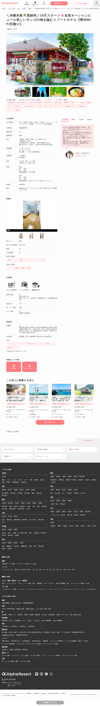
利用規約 (29, 693)
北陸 (3, 513)
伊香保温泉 (12, 508)
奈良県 (76, 476)
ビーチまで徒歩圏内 (71, 641)
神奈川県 (10, 503)
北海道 (4, 473)
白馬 (9, 533)
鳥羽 (35, 546)
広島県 (70, 490)
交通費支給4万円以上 (8, 635)
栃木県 (28, 503)
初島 (30, 546)
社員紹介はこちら (80, 155)
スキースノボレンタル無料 (33, 644)
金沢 (3, 519)
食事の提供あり (36, 641)
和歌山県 (82, 476)
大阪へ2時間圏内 (57, 620)
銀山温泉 (27, 493)
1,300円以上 (14, 626)
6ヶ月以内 (26, 563)
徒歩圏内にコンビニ (8, 620)
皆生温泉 (57, 493)
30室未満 (24, 649)
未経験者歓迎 (6, 603)
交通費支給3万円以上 (78, 632)
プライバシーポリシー (18, 693)
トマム (14, 480)
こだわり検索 (11, 8)
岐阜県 (4, 543)
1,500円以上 (31, 626)
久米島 (71, 526)
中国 (51, 486)
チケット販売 (12, 589)
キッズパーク (41, 589)
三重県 (21, 543)
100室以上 (5, 649)
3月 (40, 569)
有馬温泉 (80, 480)
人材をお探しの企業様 (9, 695)
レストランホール (11, 583)
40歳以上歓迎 (30, 609)
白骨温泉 (36, 533)
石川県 (10, 516)
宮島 (51, 493)
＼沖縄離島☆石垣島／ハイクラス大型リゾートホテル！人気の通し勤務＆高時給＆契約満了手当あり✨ (15, 399)
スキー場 (32, 655)
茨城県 (34, 503)
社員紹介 (43, 693)
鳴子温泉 (4, 495)
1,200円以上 (5, 626)
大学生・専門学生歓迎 (8, 609)
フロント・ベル (22, 583)
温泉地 (12, 661)
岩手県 (10, 490)
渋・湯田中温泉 (22, 533)
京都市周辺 (53, 480)
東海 (3, 539)
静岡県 (10, 543)
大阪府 (64, 476)
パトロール (21, 589)
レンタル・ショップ (52, 589)
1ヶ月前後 (12, 563)
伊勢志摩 (40, 546)
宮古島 (94, 526)
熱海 (3, 546)
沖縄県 (24, 8)
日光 (34, 506)
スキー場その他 (90, 589)
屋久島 (63, 515)
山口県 (76, 490)
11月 (69, 569)
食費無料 (45, 641)
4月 (44, 569)
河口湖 (4, 535)
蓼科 (30, 533)
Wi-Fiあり (44, 614)
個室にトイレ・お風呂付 (16, 614)
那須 (38, 506)
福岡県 (52, 511)
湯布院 (76, 515)
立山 (3, 522)
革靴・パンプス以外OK (63, 632)
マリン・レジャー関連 (77, 583)
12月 (73, 569)
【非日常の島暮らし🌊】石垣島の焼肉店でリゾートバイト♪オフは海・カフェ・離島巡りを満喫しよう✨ (38, 399)
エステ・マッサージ (49, 583)
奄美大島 (69, 515)
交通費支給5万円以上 (22, 635)
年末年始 (23, 569)
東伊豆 (4, 548)
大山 (63, 493)
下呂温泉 (16, 546)
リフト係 (4, 589)
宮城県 (16, 490)
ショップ (44, 655)
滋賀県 (52, 476)
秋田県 (21, 490)
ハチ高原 (52, 482)
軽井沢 (4, 533)
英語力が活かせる (16, 603)
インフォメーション (79, 589)
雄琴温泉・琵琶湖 (71, 480)
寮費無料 (4, 614)
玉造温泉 (76, 493)
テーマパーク (15, 655)
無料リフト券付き (83, 641)
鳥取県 (52, 490)
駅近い (30, 620)
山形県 (27, 490)
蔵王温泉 (20, 493)
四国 (51, 497)
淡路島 (87, 480)
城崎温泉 (61, 480)
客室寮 (32, 614)
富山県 (4, 516)
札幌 (3, 480)
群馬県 (40, 503)
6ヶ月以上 (34, 563)
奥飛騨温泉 (24, 546)
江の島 (29, 506)
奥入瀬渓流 (5, 493)
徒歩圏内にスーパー (21, 620)
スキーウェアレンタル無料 (50, 644)
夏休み (17, 569)
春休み (29, 569)
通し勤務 (4, 632)
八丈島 (28, 508)
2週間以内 (5, 563)
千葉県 (23, 503)
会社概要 (36, 693)
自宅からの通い (13, 632)
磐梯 (33, 493)
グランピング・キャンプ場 (69, 655)
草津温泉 (22, 506)
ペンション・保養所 (54, 655)
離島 (17, 661)
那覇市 (59, 526)
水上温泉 (4, 508)
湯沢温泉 (10, 535)
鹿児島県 (87, 511)
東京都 (4, 503)
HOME (3, 8)
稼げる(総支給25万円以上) (35, 632)
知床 (31, 480)
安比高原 (39, 493)
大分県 (76, 511)
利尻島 (36, 480)
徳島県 (64, 500)
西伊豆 (10, 548)
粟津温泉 (24, 519)
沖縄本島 (52, 526)
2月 (37, 569)
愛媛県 (70, 500)
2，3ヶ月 (19, 563)
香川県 (52, 500)
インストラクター (31, 589)
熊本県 (70, 511)
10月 (65, 569)
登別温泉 (23, 482)
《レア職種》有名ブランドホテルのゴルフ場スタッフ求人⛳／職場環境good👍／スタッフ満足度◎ (84, 399)
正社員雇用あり (26, 641)
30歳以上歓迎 (20, 609)
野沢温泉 (43, 533)
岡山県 (64, 490)
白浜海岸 (93, 480)
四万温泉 (44, 506)
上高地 (14, 533)
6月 (51, 569)
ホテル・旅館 (6, 655)
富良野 (8, 482)
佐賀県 (58, 511)
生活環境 (81, 119)
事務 (29, 583)
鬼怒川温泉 (20, 508)
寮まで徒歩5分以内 (75, 614)
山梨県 (10, 529)
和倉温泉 (9, 519)
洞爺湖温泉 (15, 482)
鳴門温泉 (62, 504)
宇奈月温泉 (41, 519)
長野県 (16, 529)
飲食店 (38, 655)
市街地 (28, 661)
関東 (3, 499)
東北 (3, 486)
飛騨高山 (9, 546)
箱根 (10, 506)
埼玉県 (17, 503)
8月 (58, 569)
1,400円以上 (22, 626)
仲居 (3, 583)
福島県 (33, 490)
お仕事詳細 (65, 119)
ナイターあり (20, 644)
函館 (3, 482)
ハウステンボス (54, 515)
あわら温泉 (32, 519)
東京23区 (4, 506)
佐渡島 (17, 535)
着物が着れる (6, 641)
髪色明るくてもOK (49, 632)
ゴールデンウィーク (8, 569)
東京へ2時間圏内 (46, 620)
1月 (33, 569)
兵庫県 (70, 476)
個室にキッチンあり (62, 614)
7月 (54, 569)
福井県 (16, 516)
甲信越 (4, 526)
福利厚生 (89, 119)
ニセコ (8, 480)
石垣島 (77, 526)
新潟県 (4, 529)
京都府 (58, 476)
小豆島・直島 (54, 504)
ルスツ (26, 480)
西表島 (83, 526)
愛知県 (16, 543)
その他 (87, 583)
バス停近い (36, 620)
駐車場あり (52, 614)
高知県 (58, 500)
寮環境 (73, 119)
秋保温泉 (13, 493)
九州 (51, 508)
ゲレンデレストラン (66, 589)
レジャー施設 (24, 655)
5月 (47, 569)
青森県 (4, 490)
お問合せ (63, 693)
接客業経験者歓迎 (28, 603)
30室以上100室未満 (15, 649)
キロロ (20, 480)
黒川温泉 (82, 515)
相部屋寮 (37, 614)
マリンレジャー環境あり (56, 641)
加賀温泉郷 (17, 519)
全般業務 (39, 583)
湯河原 (16, 506)
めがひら (83, 493)
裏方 (68, 583)
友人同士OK (22, 632)
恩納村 (30, 8)
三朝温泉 (69, 493)
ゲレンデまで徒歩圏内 (8, 644)
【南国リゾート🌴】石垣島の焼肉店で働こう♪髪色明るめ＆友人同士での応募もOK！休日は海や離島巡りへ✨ (61, 399)
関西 (51, 473)
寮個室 (26, 614)
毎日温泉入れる (15, 641)
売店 (33, 583)
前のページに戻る (13, 431)
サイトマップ (6, 693)
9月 (61, 569)
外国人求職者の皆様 (53, 693)
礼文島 (42, 480)
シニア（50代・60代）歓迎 (43, 609)
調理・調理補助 (60, 583)
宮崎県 (81, 511)
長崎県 (64, 511)
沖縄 (18, 8)
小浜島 (88, 526)
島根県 (58, 490)
